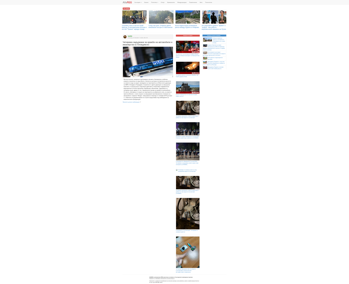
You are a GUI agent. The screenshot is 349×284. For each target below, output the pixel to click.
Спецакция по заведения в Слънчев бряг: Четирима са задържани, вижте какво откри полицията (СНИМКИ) (187, 163)
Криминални (171, 2)
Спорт (163, 2)
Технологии (208, 2)
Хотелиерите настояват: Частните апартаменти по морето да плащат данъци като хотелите (214, 53)
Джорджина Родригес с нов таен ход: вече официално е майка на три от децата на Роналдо (214, 63)
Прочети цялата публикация (131, 102)
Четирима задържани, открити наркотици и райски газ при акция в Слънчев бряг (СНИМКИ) (187, 191)
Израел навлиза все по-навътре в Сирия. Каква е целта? (186, 95)
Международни (181, 2)
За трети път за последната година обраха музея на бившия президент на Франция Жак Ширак (187, 55)
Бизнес (146, 2)
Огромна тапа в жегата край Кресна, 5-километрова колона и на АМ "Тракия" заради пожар (134, 27)
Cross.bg (130, 37)
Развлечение (193, 2)
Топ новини (126, 8)
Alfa (127, 2)
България (138, 2)
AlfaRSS (130, 36)
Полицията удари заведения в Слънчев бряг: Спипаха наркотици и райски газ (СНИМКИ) (187, 137)
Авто (201, 2)
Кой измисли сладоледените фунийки (215, 58)
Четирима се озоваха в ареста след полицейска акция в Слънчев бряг (187, 170)
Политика (154, 2)
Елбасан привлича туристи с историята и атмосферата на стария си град (218, 40)
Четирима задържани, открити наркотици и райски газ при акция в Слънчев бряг (187, 116)
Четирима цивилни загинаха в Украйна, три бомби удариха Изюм (187, 75)
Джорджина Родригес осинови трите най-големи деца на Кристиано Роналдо (213, 68)
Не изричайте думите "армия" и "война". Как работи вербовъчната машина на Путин (214, 27)
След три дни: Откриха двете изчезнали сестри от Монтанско (161, 26)
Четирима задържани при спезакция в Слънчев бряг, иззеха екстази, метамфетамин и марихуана (186, 270)
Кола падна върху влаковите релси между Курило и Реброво (187, 26)
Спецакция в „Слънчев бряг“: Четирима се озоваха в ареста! (187, 231)
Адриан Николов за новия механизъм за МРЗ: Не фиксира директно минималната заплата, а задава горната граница (214, 47)
